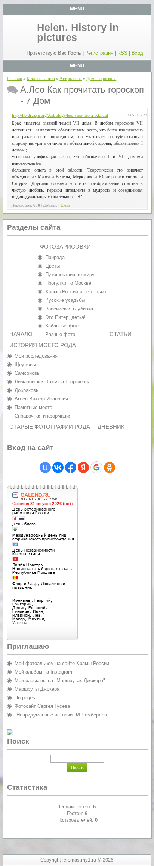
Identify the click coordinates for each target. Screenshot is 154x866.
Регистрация (99, 53)
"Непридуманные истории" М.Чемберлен (61, 715)
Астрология (70, 78)
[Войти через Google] (96, 467)
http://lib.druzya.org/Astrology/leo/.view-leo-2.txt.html (60, 115)
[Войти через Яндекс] (83, 467)
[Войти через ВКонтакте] (58, 467)
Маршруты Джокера (37, 689)
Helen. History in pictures (78, 32)
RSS (122, 53)
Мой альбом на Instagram (43, 672)
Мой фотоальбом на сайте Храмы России (62, 663)
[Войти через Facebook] (70, 467)
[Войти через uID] (45, 467)
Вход (137, 53)
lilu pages (25, 697)
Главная (14, 78)
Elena (65, 205)
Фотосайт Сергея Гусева (42, 706)
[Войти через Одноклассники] (109, 467)
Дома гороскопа (101, 78)
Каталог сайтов (41, 78)
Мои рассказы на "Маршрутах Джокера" (60, 680)
